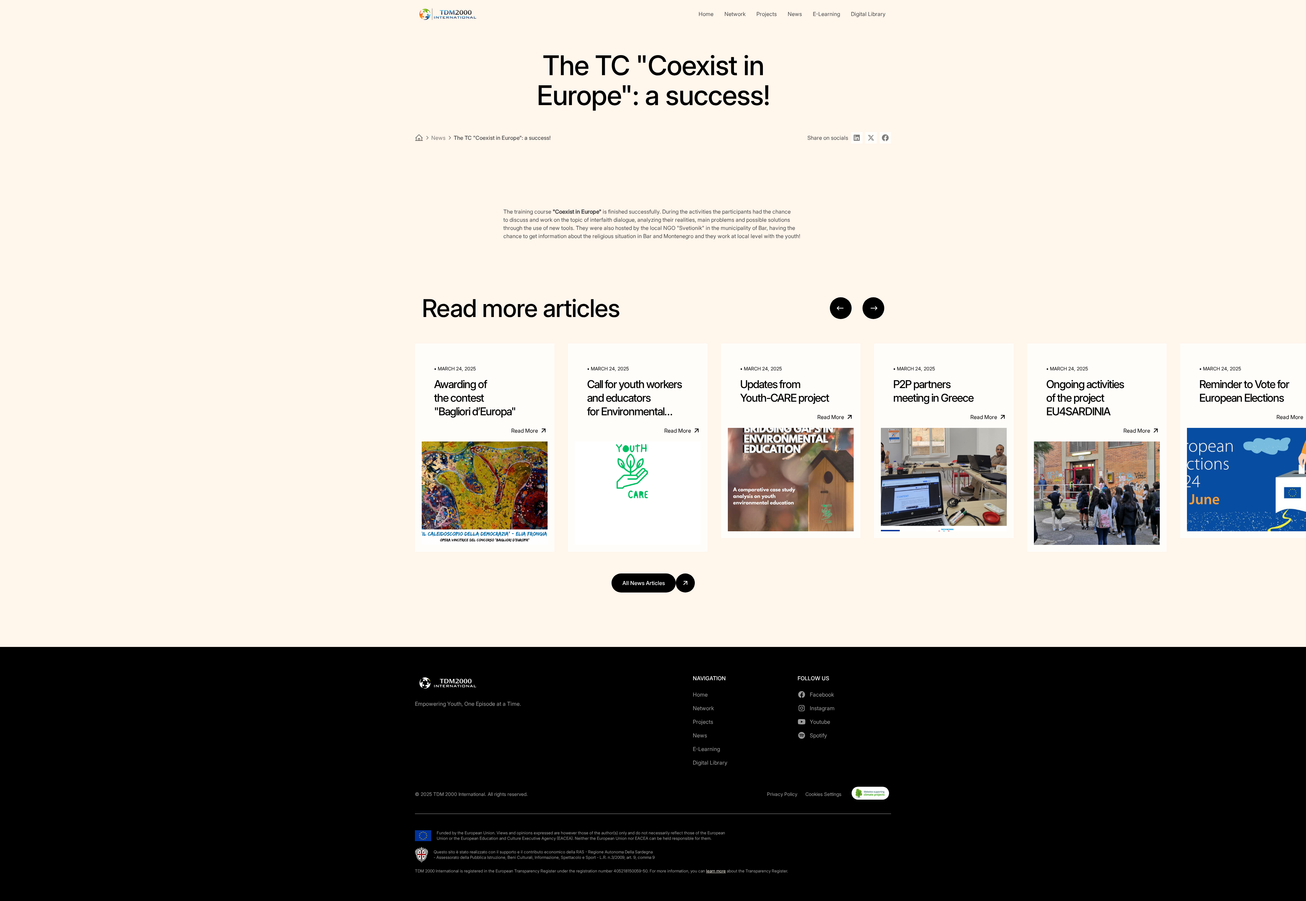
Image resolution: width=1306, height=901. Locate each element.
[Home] (419, 138)
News (795, 14)
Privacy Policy (782, 794)
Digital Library (868, 14)
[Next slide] (873, 308)
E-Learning (826, 14)
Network (735, 14)
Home (706, 14)
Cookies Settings (823, 794)
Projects (766, 14)
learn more (716, 870)
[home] (447, 14)
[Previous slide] (841, 308)
